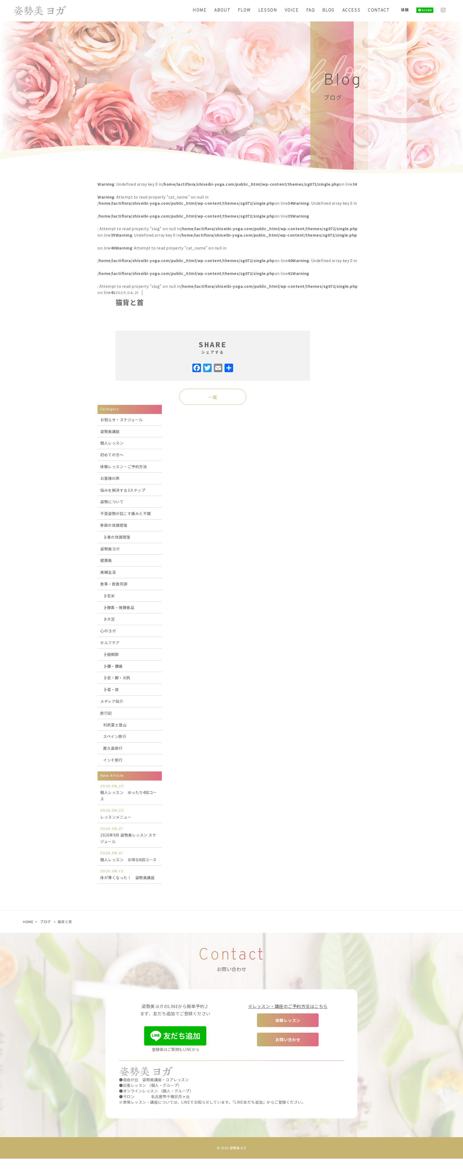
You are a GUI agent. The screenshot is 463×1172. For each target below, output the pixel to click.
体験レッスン (287, 1020)
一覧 (212, 397)
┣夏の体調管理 (116, 537)
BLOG (328, 10)
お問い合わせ (287, 1039)
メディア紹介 (111, 701)
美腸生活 (108, 572)
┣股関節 (111, 654)
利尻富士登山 (114, 724)
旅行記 (106, 713)
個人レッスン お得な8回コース (128, 856)
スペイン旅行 (114, 736)
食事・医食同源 (114, 584)
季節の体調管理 (114, 525)
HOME (200, 10)
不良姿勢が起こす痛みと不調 (125, 513)
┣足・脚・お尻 (116, 677)
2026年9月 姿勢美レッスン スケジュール (128, 835)
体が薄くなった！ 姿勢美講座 (127, 874)
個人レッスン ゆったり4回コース (128, 793)
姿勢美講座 (110, 431)
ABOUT (222, 10)
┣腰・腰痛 (113, 666)
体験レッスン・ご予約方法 (123, 466)
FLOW (244, 10)
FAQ (310, 10)
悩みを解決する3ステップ (122, 490)
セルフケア (110, 642)
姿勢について (112, 501)
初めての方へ (112, 454)
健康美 (106, 560)
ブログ (45, 921)
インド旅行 (113, 760)
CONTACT (379, 10)
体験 (405, 9)
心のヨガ (108, 630)
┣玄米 (109, 595)
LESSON (267, 10)
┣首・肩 (111, 689)
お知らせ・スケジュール (121, 419)
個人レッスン (112, 443)
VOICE (292, 10)
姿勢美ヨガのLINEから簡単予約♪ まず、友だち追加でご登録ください (175, 1010)
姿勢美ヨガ (110, 548)
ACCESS (351, 10)
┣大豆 (109, 619)
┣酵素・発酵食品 (118, 607)
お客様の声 (110, 478)
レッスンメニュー (115, 814)
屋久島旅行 (113, 748)
